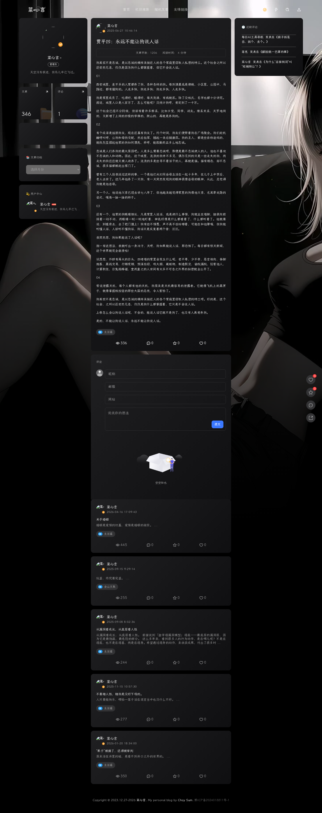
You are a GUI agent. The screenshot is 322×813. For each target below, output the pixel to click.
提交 (217, 424)
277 (123, 719)
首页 (126, 9)
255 (123, 598)
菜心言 (53, 57)
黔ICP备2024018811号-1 (212, 800)
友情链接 (181, 9)
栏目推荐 (142, 9)
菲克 (245, 52)
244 (123, 662)
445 (123, 545)
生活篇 (108, 332)
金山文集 (109, 586)
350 (123, 776)
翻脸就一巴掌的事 (274, 52)
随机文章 (161, 9)
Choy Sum (185, 800)
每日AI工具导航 (252, 37)
